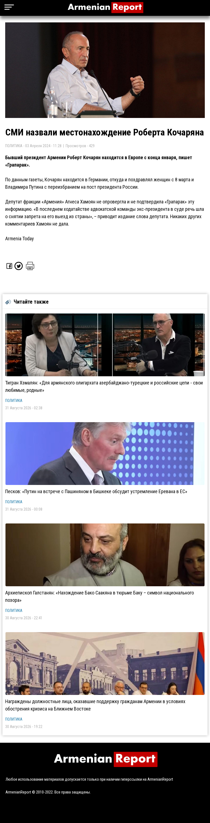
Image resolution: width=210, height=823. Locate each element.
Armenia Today (19, 238)
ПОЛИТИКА (13, 400)
